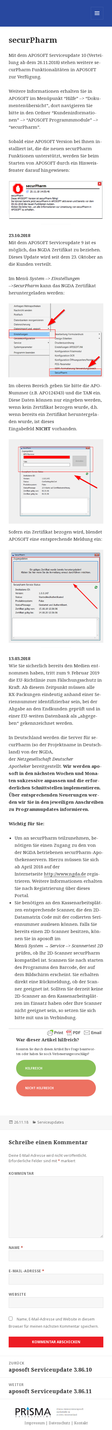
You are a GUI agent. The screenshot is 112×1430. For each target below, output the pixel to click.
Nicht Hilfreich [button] (39, 1088)
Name (16, 1247)
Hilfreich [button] (33, 1068)
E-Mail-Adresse (27, 1271)
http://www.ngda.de (65, 874)
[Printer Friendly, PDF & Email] (74, 1032)
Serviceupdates (50, 1122)
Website (17, 1294)
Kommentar (21, 1173)
